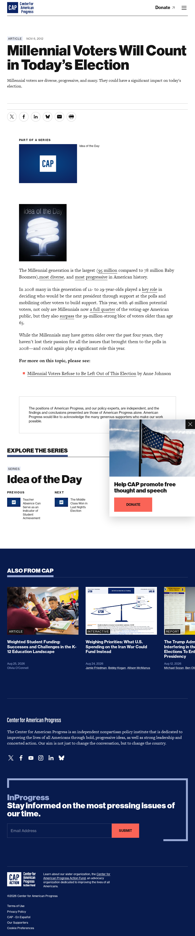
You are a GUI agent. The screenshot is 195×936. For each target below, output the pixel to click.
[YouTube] (31, 758)
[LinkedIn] (51, 758)
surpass (67, 316)
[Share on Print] (71, 117)
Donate (163, 7)
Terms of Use (15, 906)
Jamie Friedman (96, 668)
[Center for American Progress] (13, 8)
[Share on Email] (59, 117)
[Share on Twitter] (12, 117)
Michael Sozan (174, 668)
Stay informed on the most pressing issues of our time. (91, 806)
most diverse (51, 277)
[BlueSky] (61, 758)
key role (149, 289)
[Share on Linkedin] (35, 117)
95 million (107, 270)
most (80, 277)
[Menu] (184, 8)
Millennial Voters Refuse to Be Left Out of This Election (81, 373)
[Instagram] (41, 758)
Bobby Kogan (117, 668)
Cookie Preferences (20, 928)
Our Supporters (17, 922)
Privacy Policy (16, 911)
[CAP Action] (23, 879)
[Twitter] (11, 758)
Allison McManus (138, 668)
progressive (96, 277)
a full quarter (102, 309)
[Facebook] (21, 758)
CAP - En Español (18, 917)
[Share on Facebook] (24, 117)
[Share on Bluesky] (47, 117)
